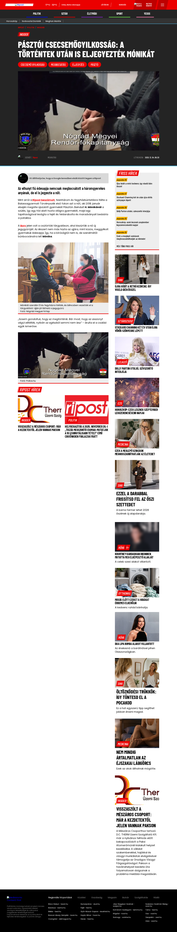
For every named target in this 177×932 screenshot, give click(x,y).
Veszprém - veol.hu (153, 917)
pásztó (94, 64)
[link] (26, 420)
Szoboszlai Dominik (31, 21)
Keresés (122, 5)
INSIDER (40, 27)
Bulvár (125, 897)
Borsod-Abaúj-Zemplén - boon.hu (62, 915)
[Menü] (162, 5)
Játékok (105, 5)
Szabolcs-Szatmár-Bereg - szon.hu (157, 905)
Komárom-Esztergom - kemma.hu (127, 910)
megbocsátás (58, 64)
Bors (23, 225)
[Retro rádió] (137, 5)
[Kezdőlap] (19, 5)
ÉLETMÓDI (92, 13)
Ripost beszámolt (43, 200)
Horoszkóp (11, 21)
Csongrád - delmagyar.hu (59, 919)
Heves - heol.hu (87, 919)
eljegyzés (78, 64)
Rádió (156, 897)
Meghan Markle (53, 21)
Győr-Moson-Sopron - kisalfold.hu (95, 911)
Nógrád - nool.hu (120, 914)
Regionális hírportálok (60, 897)
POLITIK (37, 13)
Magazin (112, 897)
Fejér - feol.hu (86, 908)
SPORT (119, 13)
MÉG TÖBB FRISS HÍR (125, 246)
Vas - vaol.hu (151, 914)
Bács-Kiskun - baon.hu (58, 904)
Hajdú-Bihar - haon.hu (90, 915)
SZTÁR (64, 13)
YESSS (147, 13)
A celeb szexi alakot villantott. (133, 561)
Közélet (82, 897)
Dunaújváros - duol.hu (90, 904)
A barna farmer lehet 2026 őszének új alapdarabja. (132, 511)
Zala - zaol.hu (151, 921)
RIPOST (21, 27)
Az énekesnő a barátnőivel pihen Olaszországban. (135, 649)
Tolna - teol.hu (151, 910)
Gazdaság (96, 897)
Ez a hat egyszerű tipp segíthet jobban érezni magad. (135, 709)
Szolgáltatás (141, 897)
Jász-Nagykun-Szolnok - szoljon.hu (123, 905)
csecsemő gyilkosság (33, 64)
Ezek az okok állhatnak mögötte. (136, 768)
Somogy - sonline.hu (122, 917)
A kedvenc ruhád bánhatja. (131, 607)
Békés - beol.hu (54, 911)
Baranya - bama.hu (57, 908)
